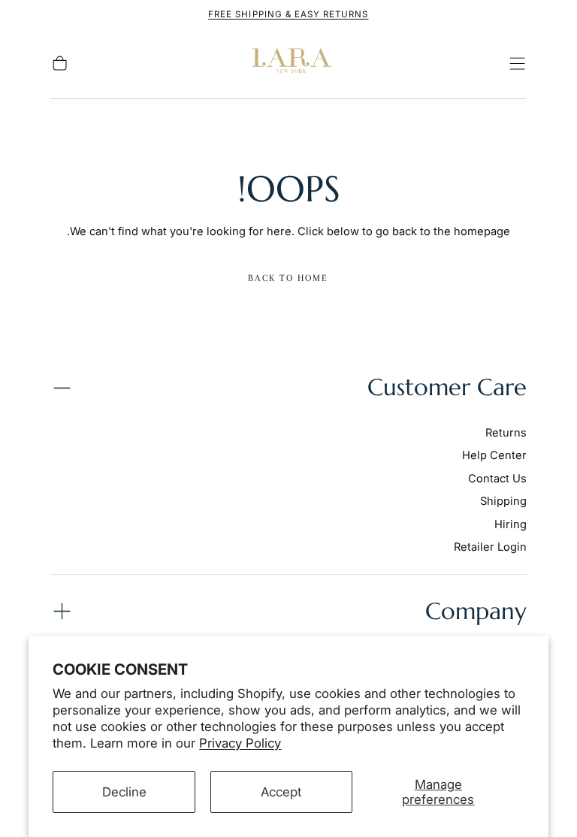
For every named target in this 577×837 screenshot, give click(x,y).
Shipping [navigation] (503, 501)
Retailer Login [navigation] (490, 547)
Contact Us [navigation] (497, 478)
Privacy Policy (240, 743)
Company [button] (476, 611)
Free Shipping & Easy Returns (288, 14)
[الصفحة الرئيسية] (288, 64)
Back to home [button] (288, 278)
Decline (124, 791)
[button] (517, 63)
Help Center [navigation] (494, 455)
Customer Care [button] (447, 387)
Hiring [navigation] (510, 524)
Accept (281, 791)
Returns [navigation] (506, 433)
